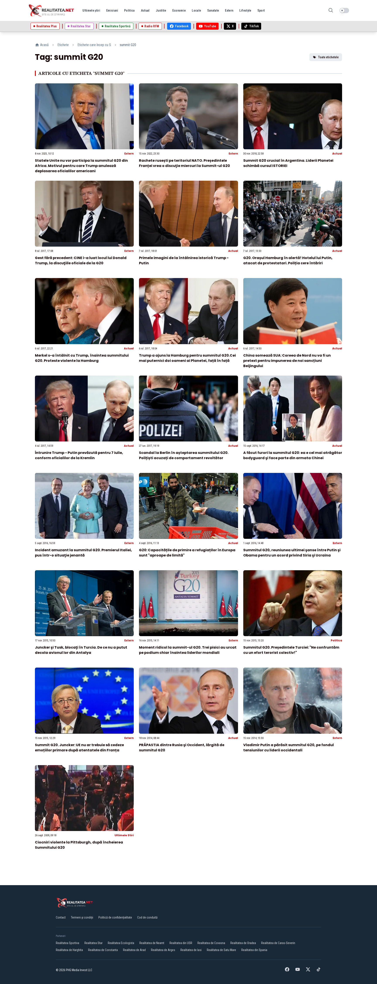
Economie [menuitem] (179, 10)
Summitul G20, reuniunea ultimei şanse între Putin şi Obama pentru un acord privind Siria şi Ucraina (292, 553)
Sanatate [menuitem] (213, 10)
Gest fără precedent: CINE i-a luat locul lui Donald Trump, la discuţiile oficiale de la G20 (81, 260)
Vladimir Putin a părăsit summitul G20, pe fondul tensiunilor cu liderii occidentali (288, 747)
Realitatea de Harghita (69, 950)
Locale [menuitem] (196, 10)
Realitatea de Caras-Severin (278, 943)
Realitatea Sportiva (67, 943)
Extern (129, 153)
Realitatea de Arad (134, 950)
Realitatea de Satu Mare (221, 950)
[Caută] (330, 10)
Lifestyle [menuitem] (245, 10)
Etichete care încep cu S (94, 45)
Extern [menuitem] (229, 10)
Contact (61, 917)
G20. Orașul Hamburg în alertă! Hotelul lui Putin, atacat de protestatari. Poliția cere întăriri (287, 260)
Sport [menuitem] (261, 10)
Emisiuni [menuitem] (112, 10)
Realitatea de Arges (163, 950)
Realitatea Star (93, 943)
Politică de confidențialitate (115, 917)
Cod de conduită (147, 917)
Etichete (63, 45)
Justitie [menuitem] (161, 10)
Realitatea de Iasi (191, 950)
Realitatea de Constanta (103, 950)
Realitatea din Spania (254, 950)
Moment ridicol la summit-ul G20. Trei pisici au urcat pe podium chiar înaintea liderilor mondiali (187, 650)
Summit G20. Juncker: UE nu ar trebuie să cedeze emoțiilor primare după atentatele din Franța (79, 747)
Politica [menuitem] (129, 10)
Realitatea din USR (181, 943)
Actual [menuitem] (145, 10)
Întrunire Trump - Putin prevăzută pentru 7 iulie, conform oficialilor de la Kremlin (79, 455)
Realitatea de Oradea (243, 943)
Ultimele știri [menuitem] (91, 10)
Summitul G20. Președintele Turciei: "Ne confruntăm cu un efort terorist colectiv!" (291, 650)
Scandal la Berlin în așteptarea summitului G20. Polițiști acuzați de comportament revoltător (183, 455)
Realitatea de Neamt (151, 943)
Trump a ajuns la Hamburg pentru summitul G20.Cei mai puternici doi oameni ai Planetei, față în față (187, 358)
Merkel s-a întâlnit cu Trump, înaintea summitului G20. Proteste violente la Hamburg (82, 358)
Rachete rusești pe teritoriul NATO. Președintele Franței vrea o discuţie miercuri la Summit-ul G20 (184, 163)
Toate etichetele (328, 57)
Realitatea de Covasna (211, 943)
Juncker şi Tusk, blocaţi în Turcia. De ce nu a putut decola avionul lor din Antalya (81, 650)
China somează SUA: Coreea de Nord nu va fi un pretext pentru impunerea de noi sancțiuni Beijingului (287, 360)
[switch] (344, 10)
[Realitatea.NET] (51, 10)
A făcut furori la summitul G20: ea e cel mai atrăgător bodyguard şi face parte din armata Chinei (292, 455)
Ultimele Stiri (124, 835)
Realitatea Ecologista (121, 943)
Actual (337, 153)
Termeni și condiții (82, 917)
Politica (336, 640)
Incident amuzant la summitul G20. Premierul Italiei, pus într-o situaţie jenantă (83, 553)
